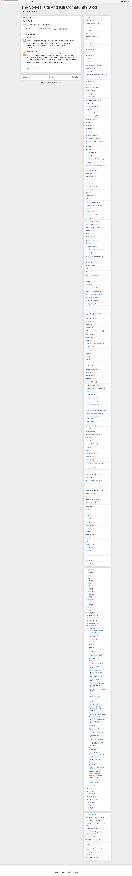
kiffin (87, 538)
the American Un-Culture (93, 256)
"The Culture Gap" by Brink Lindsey (95, 736)
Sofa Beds (92, 644)
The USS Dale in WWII (96, 663)
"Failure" (88, 179)
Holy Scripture (90, 820)
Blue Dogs (89, 149)
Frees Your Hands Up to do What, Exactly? (96, 654)
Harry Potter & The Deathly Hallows (96, 852)
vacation (88, 563)
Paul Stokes (30, 51)
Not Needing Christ (91, 224)
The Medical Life (91, 337)
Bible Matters (90, 272)
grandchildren (90, 90)
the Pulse (88, 366)
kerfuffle (88, 531)
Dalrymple (89, 284)
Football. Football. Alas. (96, 739)
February (92, 796)
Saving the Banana (94, 752)
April (90, 791)
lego (87, 62)
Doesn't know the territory (93, 413)
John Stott (89, 97)
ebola (87, 522)
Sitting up (92, 725)
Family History (90, 195)
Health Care (89, 211)
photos (88, 94)
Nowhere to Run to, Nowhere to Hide (95, 772)
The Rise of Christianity (93, 499)
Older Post (75, 77)
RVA (87, 483)
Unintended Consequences (94, 343)
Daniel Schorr (93, 642)
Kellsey (29, 37)
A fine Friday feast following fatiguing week (97, 713)
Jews (87, 447)
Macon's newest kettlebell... (94, 729)
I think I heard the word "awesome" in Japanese (96, 743)
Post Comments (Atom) (55, 82)
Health (87, 58)
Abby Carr (89, 125)
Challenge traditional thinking (94, 388)
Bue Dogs (89, 378)
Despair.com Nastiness (93, 288)
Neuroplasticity (90, 468)
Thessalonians (90, 503)
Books (87, 27)
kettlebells (89, 534)
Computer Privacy (91, 398)
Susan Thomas (90, 493)
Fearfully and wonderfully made (95, 294)
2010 (89, 605)
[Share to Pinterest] (66, 29)
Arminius (88, 128)
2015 (89, 591)
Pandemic (89, 321)
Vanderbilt (89, 347)
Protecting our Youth (92, 227)
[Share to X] (62, 29)
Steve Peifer (89, 49)
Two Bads (92, 693)
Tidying (88, 340)
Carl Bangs (89, 132)
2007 (89, 613)
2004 (89, 808)
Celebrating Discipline (92, 385)
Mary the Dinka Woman (93, 100)
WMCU (88, 84)
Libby (87, 450)
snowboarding (90, 544)
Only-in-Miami (90, 318)
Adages (88, 262)
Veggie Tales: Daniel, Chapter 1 (95, 680)
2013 (89, 597)
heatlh (87, 528)
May (90, 788)
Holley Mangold (90, 440)
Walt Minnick (89, 243)
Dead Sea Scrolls (91, 106)
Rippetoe (88, 487)
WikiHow (91, 701)
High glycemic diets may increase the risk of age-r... (96, 685)
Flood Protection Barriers (93, 434)
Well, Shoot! (92, 661)
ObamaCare (89, 113)
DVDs (87, 281)
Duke (87, 52)
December (92, 615)
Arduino (88, 269)
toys (87, 557)
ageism (88, 506)
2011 (89, 602)
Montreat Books (94, 780)
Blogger (76, 872)
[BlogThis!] (60, 29)
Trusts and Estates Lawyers (94, 635)
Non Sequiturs (90, 471)
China (87, 391)
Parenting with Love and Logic (95, 843)
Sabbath (88, 327)
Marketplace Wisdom (92, 453)
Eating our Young (91, 425)
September (92, 623)
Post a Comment (30, 68)
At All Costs (89, 857)
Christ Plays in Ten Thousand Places (97, 824)
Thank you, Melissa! (95, 699)
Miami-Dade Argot (91, 221)
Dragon (88, 156)
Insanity (88, 307)
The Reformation (91, 36)
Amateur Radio (90, 265)
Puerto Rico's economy (93, 480)
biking (87, 515)
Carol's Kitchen (90, 382)
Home (51, 77)
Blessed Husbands (91, 275)
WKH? (87, 353)
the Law (88, 554)
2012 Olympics (90, 369)
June (91, 786)
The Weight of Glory (92, 840)
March (91, 794)
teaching (88, 550)
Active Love (89, 372)
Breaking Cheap (90, 375)
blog (87, 359)
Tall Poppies (89, 334)
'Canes (88, 43)
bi (86, 509)
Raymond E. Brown (91, 68)
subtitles (88, 547)
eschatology (89, 525)
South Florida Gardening (93, 490)
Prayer (88, 173)
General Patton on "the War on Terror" (96, 631)
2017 (89, 586)
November (92, 617)
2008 (89, 610)
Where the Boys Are (95, 717)
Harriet (88, 208)
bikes (87, 512)
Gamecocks (89, 437)
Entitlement (89, 55)
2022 (89, 575)
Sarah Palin (89, 33)
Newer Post (27, 77)
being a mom (90, 176)
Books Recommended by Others (95, 74)
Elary (87, 428)
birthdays (88, 356)
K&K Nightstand (91, 814)
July (90, 628)
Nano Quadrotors (91, 310)
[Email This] (58, 29)
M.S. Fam (89, 20)
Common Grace (90, 186)
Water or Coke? (93, 704)
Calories (91, 647)
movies (88, 122)
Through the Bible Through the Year (97, 141)
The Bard (88, 230)
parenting (88, 103)
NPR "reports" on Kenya (96, 676)
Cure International (91, 404)
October (92, 620)
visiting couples (29, 24)
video (87, 259)
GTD (87, 30)
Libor (87, 218)
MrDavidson (89, 460)
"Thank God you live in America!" (96, 748)
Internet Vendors (91, 444)
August (91, 625)
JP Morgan (89, 162)
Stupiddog (92, 764)
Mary (95, 836)
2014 (89, 594)
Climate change (90, 394)
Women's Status (90, 87)
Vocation (88, 350)
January (92, 799)
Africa (87, 146)
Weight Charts (93, 782)
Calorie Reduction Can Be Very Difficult (97, 755)
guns (87, 39)
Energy (88, 192)
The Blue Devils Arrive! (96, 732)
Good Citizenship (91, 300)
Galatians (88, 199)
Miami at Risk (90, 456)
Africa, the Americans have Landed (95, 776)
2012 (89, 599)
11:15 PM (29, 48)
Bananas (88, 46)
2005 (89, 805)
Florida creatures (91, 297)
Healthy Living (90, 304)
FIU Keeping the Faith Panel (94, 65)
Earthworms (89, 421)
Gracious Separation (92, 202)
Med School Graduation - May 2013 (96, 165)
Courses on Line (91, 401)
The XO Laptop (93, 639)
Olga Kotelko (89, 477)
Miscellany (92, 658)
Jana (87, 825)
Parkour (91, 762)
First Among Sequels (92, 817)
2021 (89, 578)
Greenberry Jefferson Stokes (94, 205)
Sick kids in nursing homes (94, 331)
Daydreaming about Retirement (95, 410)
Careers (88, 278)
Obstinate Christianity (92, 474)
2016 (89, 589)
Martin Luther (90, 81)
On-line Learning (91, 170)
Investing (88, 109)
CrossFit (88, 189)
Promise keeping (91, 116)
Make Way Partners (92, 138)
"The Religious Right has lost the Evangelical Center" (96, 672)
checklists (88, 519)
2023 (89, 573)
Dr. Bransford (90, 152)
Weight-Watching (91, 246)
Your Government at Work (93, 250)
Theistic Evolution (91, 240)
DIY (87, 407)
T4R (87, 496)
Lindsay (88, 844)
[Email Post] (54, 29)
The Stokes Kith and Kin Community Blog (59, 7)
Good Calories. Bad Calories (94, 159)
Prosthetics (89, 324)
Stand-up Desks (90, 119)
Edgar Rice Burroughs (92, 291)
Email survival (90, 431)
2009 (89, 607)
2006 (89, 802)
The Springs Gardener (92, 234)
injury (87, 362)
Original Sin (89, 836)
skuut (87, 541)
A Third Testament (91, 828)
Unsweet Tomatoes (95, 696)
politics (88, 253)
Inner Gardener (90, 215)
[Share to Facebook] (64, 29)
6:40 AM (29, 65)
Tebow (87, 71)
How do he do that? (95, 759)
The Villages (89, 237)
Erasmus (88, 78)
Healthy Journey (90, 23)
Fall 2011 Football (91, 135)
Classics (88, 183)
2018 (89, 583)
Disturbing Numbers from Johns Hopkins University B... (96, 721)
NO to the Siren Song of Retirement (96, 463)
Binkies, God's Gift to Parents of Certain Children (95, 708)
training (88, 560)
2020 (89, 581)
